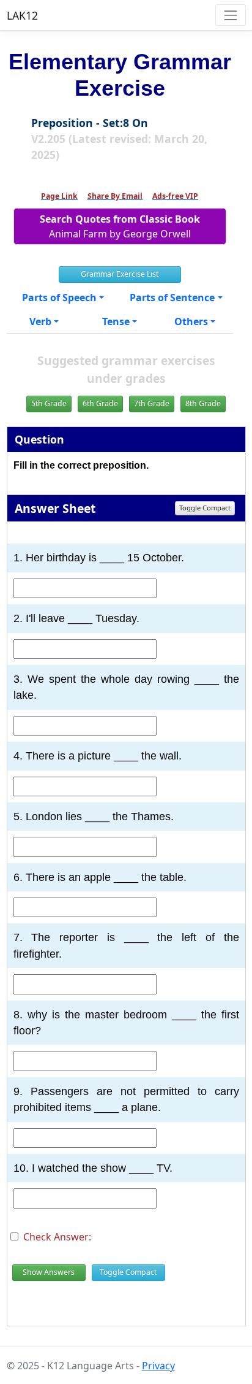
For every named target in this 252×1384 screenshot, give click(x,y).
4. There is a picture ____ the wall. (97, 756)
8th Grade (203, 403)
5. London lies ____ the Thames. (93, 816)
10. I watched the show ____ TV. (92, 1168)
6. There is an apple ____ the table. (100, 877)
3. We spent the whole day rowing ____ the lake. (126, 687)
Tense (116, 321)
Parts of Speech (59, 297)
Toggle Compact (205, 507)
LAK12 (22, 15)
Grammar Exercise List (119, 274)
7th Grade (151, 403)
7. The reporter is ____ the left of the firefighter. (126, 945)
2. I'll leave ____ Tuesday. (76, 618)
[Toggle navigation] (230, 15)
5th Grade (49, 403)
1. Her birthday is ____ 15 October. (98, 558)
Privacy (158, 1365)
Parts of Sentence (172, 297)
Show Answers (49, 1272)
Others (191, 321)
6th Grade (100, 403)
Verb (40, 321)
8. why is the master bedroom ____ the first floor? (126, 1023)
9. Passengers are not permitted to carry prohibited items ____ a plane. (126, 1099)
